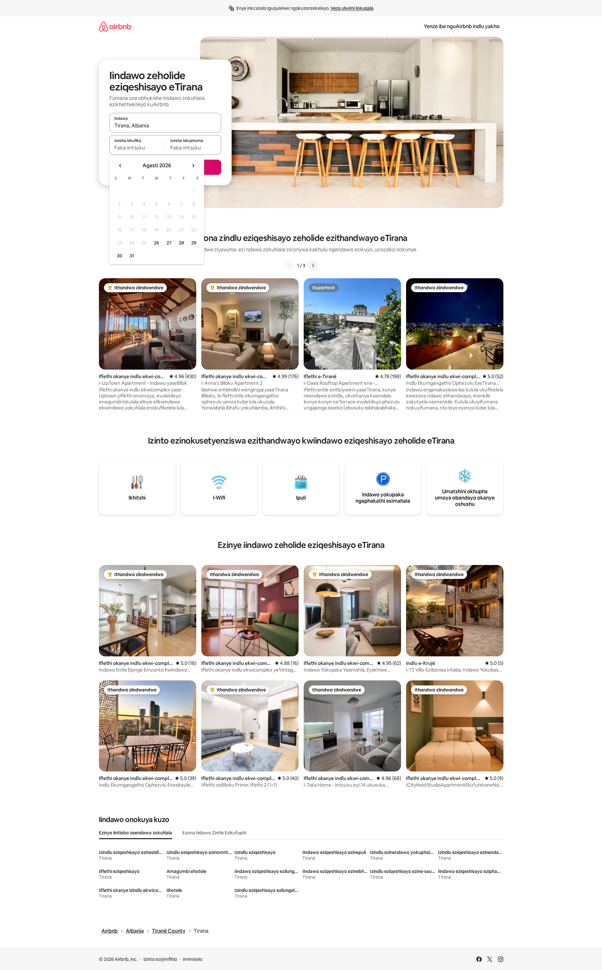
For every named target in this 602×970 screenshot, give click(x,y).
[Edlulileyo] (289, 266)
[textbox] (137, 147)
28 (181, 243)
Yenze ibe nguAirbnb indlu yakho (462, 26)
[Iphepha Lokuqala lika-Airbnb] (115, 26)
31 (132, 256)
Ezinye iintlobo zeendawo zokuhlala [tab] (135, 833)
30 (119, 256)
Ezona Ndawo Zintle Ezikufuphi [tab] (214, 833)
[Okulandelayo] (313, 266)
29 (193, 243)
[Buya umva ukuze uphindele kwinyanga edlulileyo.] (120, 166)
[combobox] (165, 125)
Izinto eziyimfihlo (160, 959)
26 (156, 243)
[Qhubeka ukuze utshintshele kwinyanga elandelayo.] (193, 166)
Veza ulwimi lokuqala (352, 8)
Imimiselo (192, 959)
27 (169, 243)
